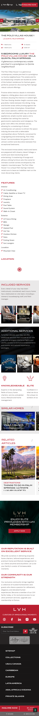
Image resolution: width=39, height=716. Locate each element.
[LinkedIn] (19, 619)
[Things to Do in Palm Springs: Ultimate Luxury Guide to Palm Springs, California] (18, 462)
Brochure (30, 713)
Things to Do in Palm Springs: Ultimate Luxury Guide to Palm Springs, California (18, 490)
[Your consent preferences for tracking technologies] (35, 710)
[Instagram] (27, 619)
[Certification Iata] (33, 633)
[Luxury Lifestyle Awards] (19, 640)
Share (10, 713)
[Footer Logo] (19, 610)
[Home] (4, 619)
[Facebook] (12, 619)
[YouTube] (34, 619)
